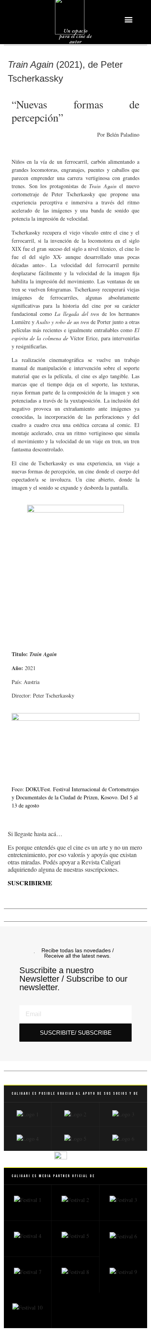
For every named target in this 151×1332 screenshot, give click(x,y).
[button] (128, 19)
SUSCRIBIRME (30, 882)
